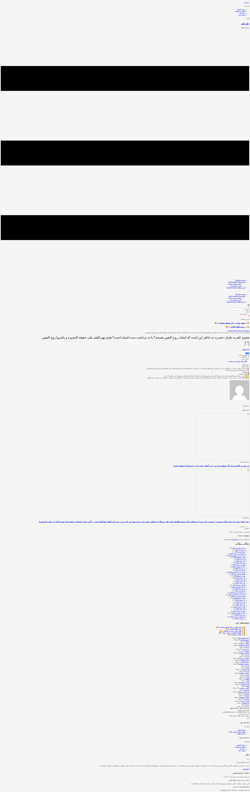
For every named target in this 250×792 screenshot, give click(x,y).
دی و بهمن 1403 (240, 578)
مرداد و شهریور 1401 (238, 613)
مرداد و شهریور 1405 (238, 548)
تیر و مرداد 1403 (240, 589)
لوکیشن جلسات (240, 11)
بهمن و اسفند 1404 (239, 557)
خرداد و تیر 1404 (240, 570)
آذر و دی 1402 (240, 602)
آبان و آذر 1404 (240, 561)
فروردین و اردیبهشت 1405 (236, 555)
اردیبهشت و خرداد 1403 (237, 592)
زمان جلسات (241, 9)
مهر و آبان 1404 (240, 563)
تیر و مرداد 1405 (240, 550)
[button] (125, 6)
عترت (247, 353)
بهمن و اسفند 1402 (239, 598)
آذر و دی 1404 (240, 559)
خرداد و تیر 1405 (240, 552)
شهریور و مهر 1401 (239, 611)
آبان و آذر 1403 (240, 581)
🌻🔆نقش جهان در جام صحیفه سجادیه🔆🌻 (232, 323)
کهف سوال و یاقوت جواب (237, 732)
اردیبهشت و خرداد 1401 (237, 617)
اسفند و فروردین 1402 (238, 596)
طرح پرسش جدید (235, 286)
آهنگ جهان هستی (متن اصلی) (237, 361)
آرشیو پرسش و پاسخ (234, 284)
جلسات (240, 280)
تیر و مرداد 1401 (240, 615)
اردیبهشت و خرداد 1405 (237, 553)
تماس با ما (242, 15)
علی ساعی (245, 349)
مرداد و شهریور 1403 (238, 587)
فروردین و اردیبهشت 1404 (236, 572)
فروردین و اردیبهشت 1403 (236, 594)
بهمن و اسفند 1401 (239, 607)
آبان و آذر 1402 (240, 604)
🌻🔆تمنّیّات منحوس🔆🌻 (236, 634)
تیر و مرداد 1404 (240, 568)
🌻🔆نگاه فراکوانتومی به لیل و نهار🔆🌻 (232, 633)
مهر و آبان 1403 (240, 583)
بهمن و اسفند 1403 (239, 576)
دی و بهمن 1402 (240, 600)
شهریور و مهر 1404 (239, 565)
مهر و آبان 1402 (240, 605)
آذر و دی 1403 (240, 579)
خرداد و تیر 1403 (240, 591)
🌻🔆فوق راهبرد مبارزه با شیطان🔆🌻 (232, 631)
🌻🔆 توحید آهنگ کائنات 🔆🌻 (237, 327)
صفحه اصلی (241, 730)
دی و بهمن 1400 (240, 618)
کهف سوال (237, 282)
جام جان (246, 2)
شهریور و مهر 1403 (239, 585)
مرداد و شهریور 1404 (238, 566)
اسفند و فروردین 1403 (238, 574)
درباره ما (242, 13)
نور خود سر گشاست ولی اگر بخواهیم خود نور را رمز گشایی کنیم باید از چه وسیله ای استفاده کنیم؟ (211, 466)
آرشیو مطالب (235, 287)
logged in (235, 539)
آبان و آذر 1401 (240, 609)
